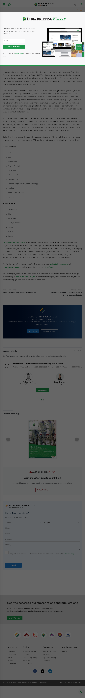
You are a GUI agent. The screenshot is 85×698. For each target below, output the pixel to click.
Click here (19, 53)
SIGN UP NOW (14, 47)
